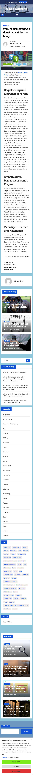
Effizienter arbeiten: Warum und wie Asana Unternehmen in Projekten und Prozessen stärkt (15, 387)
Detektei (25, 550)
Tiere (5, 526)
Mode (5, 498)
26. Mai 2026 (10, 651)
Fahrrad (5, 447)
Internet (5, 484)
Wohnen (6, 535)
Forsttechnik (7, 557)
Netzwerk (6, 578)
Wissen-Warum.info (16, 8)
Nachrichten (7, 622)
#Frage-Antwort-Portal (17, 46)
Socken (16, 598)
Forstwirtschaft (17, 557)
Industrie (6, 480)
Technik (5, 521)
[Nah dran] (31, 739)
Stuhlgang (23, 598)
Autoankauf (7, 547)
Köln (20, 571)
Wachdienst (7, 609)
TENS (5, 602)
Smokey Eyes (8, 598)
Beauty (5, 433)
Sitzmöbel (18, 595)
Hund (13, 568)
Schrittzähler (7, 592)
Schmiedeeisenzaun (22, 585)
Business (6, 442)
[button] (30, 15)
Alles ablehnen (16, 771)
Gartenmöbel (22, 561)
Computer (13, 550)
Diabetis (13, 554)
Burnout (25, 547)
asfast (14, 41)
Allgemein (6, 25)
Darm (19, 550)
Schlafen (14, 578)
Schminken (22, 588)
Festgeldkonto (22, 554)
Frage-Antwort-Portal (10, 561)
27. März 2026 (10, 671)
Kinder (15, 571)
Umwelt (5, 531)
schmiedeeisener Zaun (10, 581)
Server (15, 592)
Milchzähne (25, 574)
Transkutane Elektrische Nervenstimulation (16, 605)
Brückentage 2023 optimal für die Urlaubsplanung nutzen (16, 326)
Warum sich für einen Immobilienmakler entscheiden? (14, 345)
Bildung (5, 438)
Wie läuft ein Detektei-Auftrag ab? (15, 372)
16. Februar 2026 (11, 711)
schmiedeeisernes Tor (10, 588)
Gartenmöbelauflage (9, 564)
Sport (5, 517)
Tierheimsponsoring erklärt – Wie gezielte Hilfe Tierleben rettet (15, 307)
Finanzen (6, 452)
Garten (5, 461)
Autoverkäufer (16, 547)
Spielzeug (6, 512)
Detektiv (6, 554)
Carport (6, 550)
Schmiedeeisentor (9, 585)
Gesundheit (7, 466)
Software (6, 508)
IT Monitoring (7, 571)
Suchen (5, 725)
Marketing (6, 494)
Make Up (17, 574)
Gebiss (19, 564)
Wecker (15, 609)
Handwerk (6, 470)
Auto (4, 428)
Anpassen (16, 766)
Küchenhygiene (8, 574)
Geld (25, 564)
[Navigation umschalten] (17, 15)
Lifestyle (6, 489)
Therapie (11, 602)
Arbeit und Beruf (8, 419)
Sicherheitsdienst (9, 595)
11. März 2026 (10, 691)
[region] (16, 756)
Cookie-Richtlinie (14, 757)
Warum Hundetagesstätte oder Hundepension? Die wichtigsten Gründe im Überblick (14, 379)
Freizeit (5, 456)
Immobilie (6, 475)
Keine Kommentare (10, 654)
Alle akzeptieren (16, 761)
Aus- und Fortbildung (10, 424)
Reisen (5, 503)
